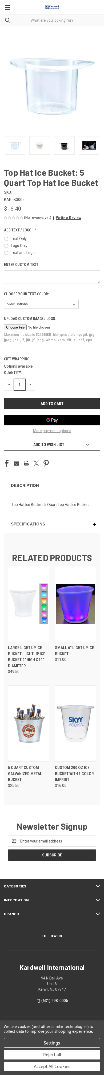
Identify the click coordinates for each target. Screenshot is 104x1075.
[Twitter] (36, 463)
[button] (66, 218)
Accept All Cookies (52, 1066)
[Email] (16, 463)
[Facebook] (6, 463)
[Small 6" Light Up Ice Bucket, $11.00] (75, 604)
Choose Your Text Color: (27, 294)
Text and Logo (23, 252)
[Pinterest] (46, 463)
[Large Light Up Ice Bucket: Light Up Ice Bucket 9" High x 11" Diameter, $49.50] (28, 604)
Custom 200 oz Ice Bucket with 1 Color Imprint (74, 773)
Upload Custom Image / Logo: (30, 319)
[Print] (26, 463)
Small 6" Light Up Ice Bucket (74, 650)
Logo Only (19, 245)
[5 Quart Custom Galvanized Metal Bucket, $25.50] (28, 724)
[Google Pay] (52, 420)
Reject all (52, 1055)
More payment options (52, 431)
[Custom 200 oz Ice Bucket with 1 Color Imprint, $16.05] (75, 724)
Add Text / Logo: (18, 230)
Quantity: (13, 373)
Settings (52, 1043)
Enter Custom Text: (22, 264)
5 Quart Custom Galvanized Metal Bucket (25, 773)
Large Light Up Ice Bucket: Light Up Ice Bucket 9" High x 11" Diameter (26, 656)
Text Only (19, 239)
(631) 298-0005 (54, 1000)
